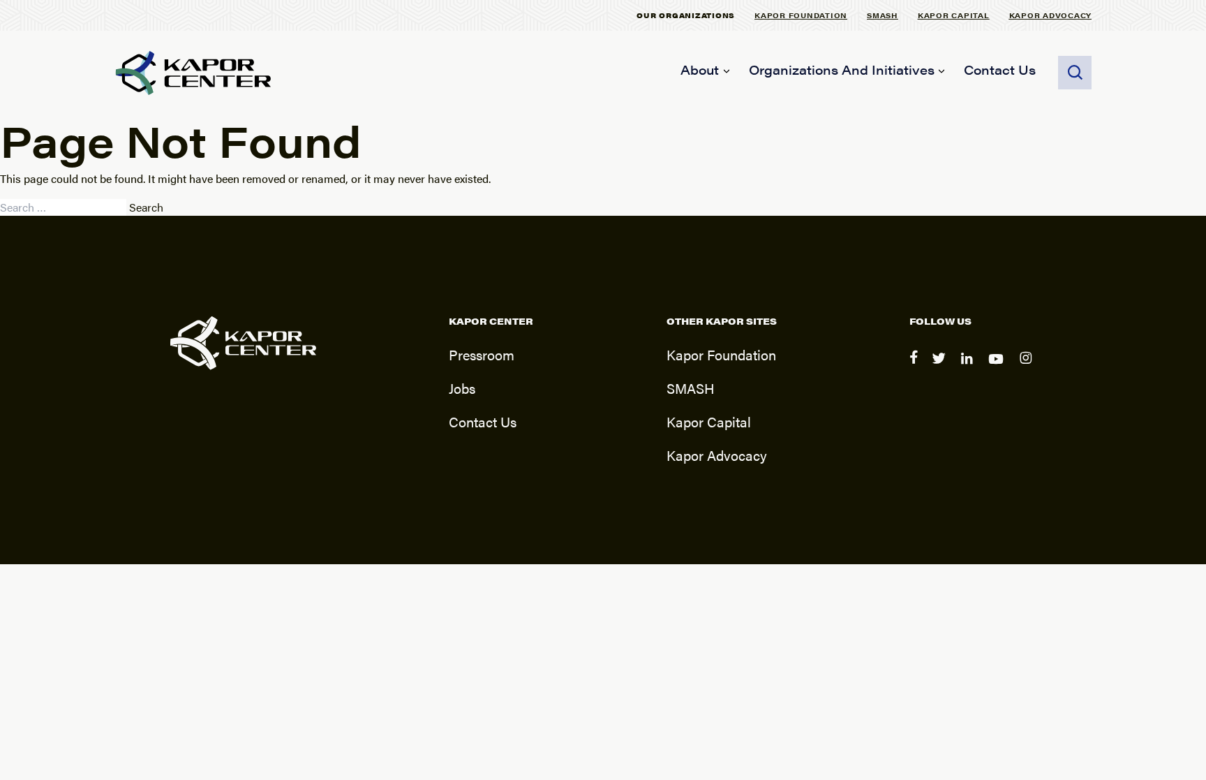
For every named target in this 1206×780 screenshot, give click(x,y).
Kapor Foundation (800, 15)
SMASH (882, 15)
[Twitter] (941, 367)
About (699, 69)
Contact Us (1000, 69)
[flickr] (1028, 367)
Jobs (462, 388)
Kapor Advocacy (1050, 15)
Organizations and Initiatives (842, 69)
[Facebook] (915, 367)
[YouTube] (998, 367)
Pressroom (481, 354)
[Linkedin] (969, 367)
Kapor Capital (954, 15)
